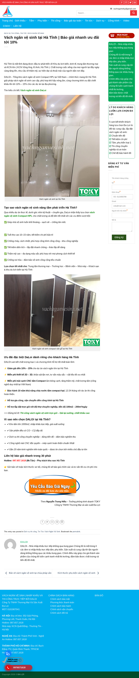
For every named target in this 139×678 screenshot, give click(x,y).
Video (126, 20)
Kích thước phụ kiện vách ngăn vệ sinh (77, 573)
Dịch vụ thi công (11, 33)
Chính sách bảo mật (60, 599)
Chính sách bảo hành (60, 606)
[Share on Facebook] (42, 522)
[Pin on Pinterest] (57, 522)
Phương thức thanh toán (62, 602)
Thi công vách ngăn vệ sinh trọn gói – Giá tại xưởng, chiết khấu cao (55, 413)
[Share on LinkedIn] (62, 522)
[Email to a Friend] (52, 522)
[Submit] (133, 13)
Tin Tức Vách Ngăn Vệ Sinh (32, 33)
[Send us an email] (135, 2)
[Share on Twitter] (47, 522)
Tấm (31, 20)
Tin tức (88, 20)
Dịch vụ (100, 20)
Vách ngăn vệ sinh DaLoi (33, 90)
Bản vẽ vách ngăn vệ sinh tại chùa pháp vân (29, 573)
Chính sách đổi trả (59, 613)
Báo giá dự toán (72, 20)
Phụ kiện (42, 20)
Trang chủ (7, 20)
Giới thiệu (20, 20)
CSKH (6, 26)
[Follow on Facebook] (122, 2)
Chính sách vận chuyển (61, 609)
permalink (76, 532)
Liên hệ (17, 26)
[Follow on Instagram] (126, 2)
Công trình (113, 20)
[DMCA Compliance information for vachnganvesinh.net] (12, 660)
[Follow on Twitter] (130, 2)
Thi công (55, 20)
